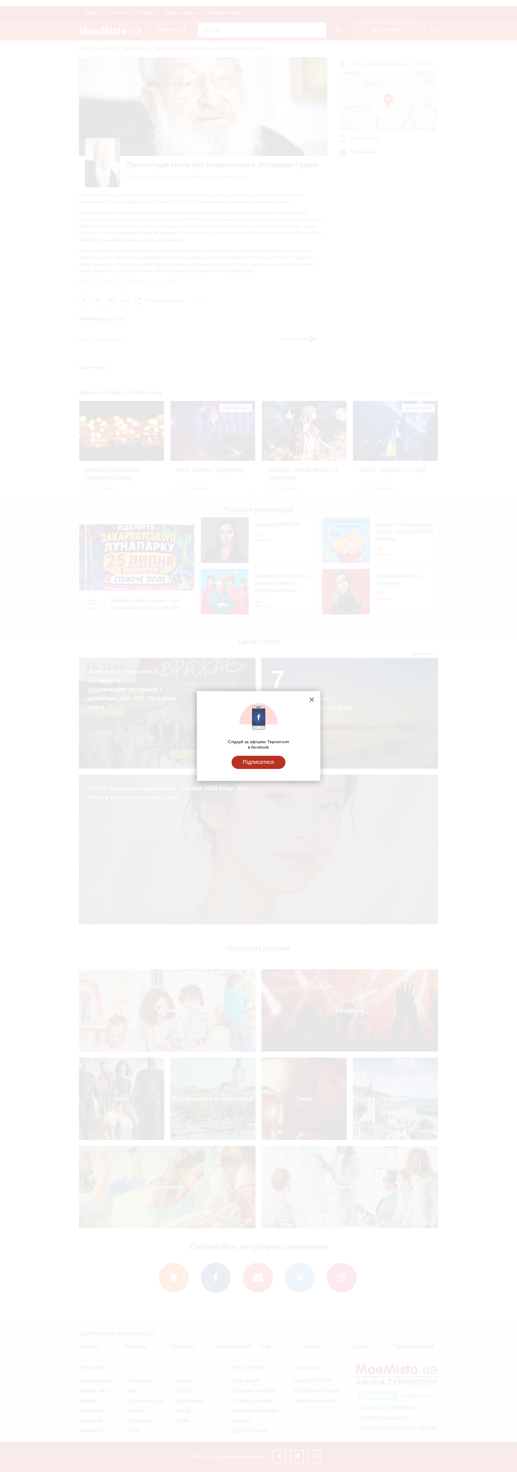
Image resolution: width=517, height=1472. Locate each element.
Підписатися (258, 762)
